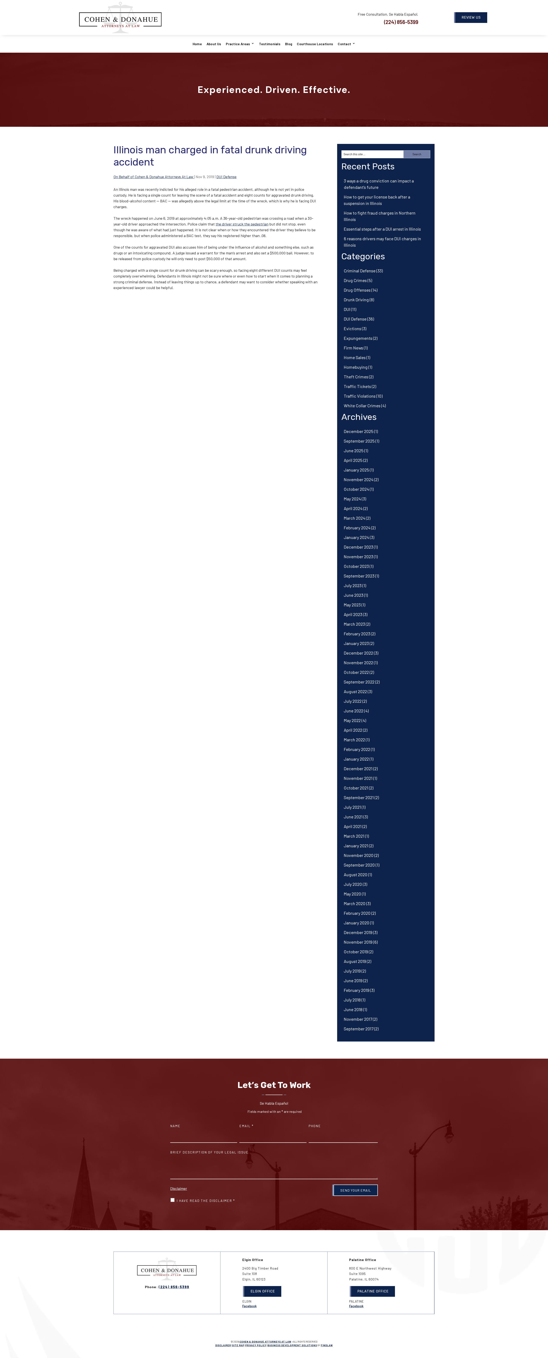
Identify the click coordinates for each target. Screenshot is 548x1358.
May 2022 (352, 720)
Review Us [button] (471, 17)
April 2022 (353, 730)
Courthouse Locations (315, 44)
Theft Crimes (356, 376)
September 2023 (359, 575)
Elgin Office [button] (263, 1291)
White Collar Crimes (362, 405)
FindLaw (327, 1345)
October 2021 (356, 787)
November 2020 (359, 855)
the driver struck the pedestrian (242, 224)
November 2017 (358, 1019)
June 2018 (353, 1009)
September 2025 (359, 440)
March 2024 (354, 518)
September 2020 (359, 864)
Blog (288, 44)
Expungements (358, 338)
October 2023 (356, 566)
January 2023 (356, 643)
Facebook (249, 1306)
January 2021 (356, 845)
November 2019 (358, 942)
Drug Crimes (355, 280)
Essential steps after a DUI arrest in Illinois (382, 228)
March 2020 (354, 903)
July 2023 (353, 585)
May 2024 (352, 498)
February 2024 (357, 527)
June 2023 (353, 595)
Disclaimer (178, 1188)
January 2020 (356, 922)
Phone (315, 1126)
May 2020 (352, 893)
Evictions (352, 328)
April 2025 (353, 460)
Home (197, 44)
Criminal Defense (359, 270)
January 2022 (356, 758)
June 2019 (353, 980)
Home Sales (355, 357)
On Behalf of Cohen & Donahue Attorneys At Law (153, 176)
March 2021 (354, 836)
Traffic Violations (359, 395)
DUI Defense (226, 176)
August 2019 (355, 961)
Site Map (238, 1345)
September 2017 (358, 1028)
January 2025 (356, 469)
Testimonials (269, 44)
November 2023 (358, 556)
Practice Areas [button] (238, 44)
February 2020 (357, 913)
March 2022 (354, 739)
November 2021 (358, 778)
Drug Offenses (357, 289)
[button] (543, 1327)
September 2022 (359, 681)
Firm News (353, 347)
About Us (214, 44)
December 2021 (358, 768)
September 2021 (359, 797)
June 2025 (353, 450)
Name (175, 1126)
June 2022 (353, 710)
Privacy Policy (256, 1345)
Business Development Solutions (292, 1345)
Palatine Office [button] (373, 1291)
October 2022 (356, 672)
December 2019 (358, 932)
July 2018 (352, 999)
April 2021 (353, 826)
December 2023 (358, 546)
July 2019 (352, 970)
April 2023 (353, 614)
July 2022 (353, 701)
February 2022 (357, 749)
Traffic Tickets (357, 386)
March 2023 (354, 624)
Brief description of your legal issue (209, 1152)
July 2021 (352, 807)
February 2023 (357, 633)
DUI (347, 309)
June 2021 (353, 816)
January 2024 (356, 537)
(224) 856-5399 (401, 22)
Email (246, 1126)
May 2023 (352, 604)
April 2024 (353, 508)
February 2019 (356, 990)
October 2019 (356, 951)
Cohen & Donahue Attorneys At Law (265, 1341)
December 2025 (358, 431)
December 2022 (358, 652)
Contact (344, 44)
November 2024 (358, 479)
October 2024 (356, 489)
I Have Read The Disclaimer (206, 1201)
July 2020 (353, 884)
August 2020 (355, 874)
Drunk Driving (356, 299)
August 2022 (355, 691)
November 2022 (358, 662)
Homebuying (356, 367)
